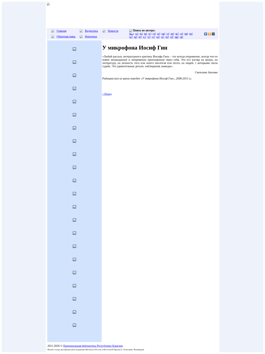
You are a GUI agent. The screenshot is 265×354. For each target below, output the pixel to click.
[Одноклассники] (209, 34)
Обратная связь (66, 36)
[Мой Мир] (213, 34)
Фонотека (91, 36)
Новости (113, 30)
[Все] (131, 34)
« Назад (107, 93)
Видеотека (91, 30)
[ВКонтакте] (206, 34)
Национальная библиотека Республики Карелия (93, 345)
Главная (61, 30)
